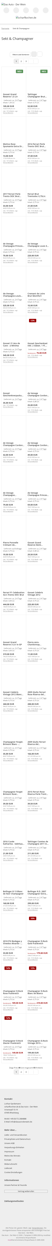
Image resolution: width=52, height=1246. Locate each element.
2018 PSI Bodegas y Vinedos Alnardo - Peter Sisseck (12, 942)
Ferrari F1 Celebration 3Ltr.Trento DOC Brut (13, 593)
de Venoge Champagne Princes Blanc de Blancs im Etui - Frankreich (13, 245)
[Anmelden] (26, 10)
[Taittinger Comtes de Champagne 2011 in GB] (38, 827)
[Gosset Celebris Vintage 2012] (38, 578)
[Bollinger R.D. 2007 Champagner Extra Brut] (38, 877)
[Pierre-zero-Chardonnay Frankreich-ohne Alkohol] (38, 628)
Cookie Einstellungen (13, 1172)
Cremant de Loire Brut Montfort (36, 294)
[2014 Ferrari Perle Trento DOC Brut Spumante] (38, 130)
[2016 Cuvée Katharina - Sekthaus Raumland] (14, 827)
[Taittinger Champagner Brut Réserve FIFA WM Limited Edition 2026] (38, 80)
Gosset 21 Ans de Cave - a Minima (11, 344)
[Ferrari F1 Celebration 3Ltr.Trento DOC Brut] (14, 578)
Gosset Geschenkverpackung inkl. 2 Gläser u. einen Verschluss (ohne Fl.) (13, 394)
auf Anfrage (17, 548)
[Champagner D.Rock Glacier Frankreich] (14, 1027)
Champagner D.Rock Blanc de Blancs (38, 992)
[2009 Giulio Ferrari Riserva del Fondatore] (38, 728)
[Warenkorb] (46, 10)
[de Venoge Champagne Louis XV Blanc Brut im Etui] (38, 230)
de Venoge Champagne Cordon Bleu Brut (37, 394)
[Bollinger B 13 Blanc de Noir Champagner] (14, 877)
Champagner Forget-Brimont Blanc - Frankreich (13, 743)
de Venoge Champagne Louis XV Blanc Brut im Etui (38, 245)
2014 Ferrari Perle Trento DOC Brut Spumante (36, 145)
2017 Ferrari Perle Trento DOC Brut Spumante (11, 195)
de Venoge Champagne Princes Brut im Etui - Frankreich (37, 494)
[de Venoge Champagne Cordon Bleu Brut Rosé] (38, 429)
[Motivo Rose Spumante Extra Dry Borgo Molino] (14, 130)
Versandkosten (8, 113)
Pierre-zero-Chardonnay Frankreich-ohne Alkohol (36, 643)
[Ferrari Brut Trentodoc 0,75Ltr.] (38, 180)
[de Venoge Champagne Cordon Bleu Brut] (38, 379)
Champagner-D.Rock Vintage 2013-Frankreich (38, 1042)
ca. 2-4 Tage (17, 100)
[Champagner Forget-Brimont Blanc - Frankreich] (14, 728)
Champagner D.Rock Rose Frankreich (13, 992)
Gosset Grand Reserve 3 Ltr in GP (12, 643)
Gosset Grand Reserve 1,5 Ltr (10, 95)
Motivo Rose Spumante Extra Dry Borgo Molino (13, 145)
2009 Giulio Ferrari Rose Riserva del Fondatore (37, 693)
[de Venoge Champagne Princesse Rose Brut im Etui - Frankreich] (14, 479)
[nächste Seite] (31, 61)
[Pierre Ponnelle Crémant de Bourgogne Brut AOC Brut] (14, 528)
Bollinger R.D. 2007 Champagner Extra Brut (37, 892)
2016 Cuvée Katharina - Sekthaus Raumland (13, 842)
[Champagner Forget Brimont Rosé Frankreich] (14, 778)
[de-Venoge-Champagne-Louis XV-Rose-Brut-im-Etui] (14, 279)
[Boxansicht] (34, 54)
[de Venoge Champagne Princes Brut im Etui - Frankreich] (38, 479)
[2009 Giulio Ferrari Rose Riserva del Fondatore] (38, 678)
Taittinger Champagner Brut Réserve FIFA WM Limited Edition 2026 (38, 95)
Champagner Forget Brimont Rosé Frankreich (13, 793)
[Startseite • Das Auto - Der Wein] (13, 4)
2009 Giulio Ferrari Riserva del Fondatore (37, 743)
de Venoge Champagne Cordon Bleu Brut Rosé (37, 444)
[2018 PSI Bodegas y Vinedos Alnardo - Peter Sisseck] (14, 927)
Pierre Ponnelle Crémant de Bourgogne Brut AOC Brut (13, 543)
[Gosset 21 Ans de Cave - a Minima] (14, 329)
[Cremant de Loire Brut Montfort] (38, 279)
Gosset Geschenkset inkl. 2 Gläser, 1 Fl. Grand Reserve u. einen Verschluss (38, 344)
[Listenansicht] (39, 54)
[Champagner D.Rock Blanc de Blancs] (38, 977)
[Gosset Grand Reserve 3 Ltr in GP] (14, 628)
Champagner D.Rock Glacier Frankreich (13, 1042)
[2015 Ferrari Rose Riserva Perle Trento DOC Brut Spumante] (38, 778)
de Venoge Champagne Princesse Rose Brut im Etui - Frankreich (13, 494)
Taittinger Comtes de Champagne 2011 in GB (38, 842)
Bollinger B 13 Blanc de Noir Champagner (13, 892)
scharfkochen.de (11, 1106)
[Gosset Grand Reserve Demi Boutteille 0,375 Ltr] (38, 528)
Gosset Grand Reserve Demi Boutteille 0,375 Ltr (37, 543)
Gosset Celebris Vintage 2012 (35, 593)
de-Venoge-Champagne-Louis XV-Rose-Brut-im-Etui (13, 294)
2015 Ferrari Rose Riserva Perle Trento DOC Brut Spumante (38, 793)
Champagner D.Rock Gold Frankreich (38, 942)
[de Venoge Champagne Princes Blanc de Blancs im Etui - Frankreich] (14, 230)
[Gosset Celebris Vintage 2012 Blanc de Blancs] (14, 678)
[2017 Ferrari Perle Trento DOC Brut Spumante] (14, 180)
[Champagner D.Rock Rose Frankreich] (14, 977)
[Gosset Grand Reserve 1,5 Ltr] (14, 80)
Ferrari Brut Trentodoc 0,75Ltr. (37, 195)
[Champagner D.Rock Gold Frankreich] (38, 927)
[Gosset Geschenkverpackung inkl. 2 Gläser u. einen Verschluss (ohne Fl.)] (14, 379)
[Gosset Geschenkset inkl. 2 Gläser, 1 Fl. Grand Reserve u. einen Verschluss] (38, 329)
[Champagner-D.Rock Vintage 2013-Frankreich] (38, 1027)
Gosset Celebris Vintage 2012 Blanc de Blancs (12, 693)
